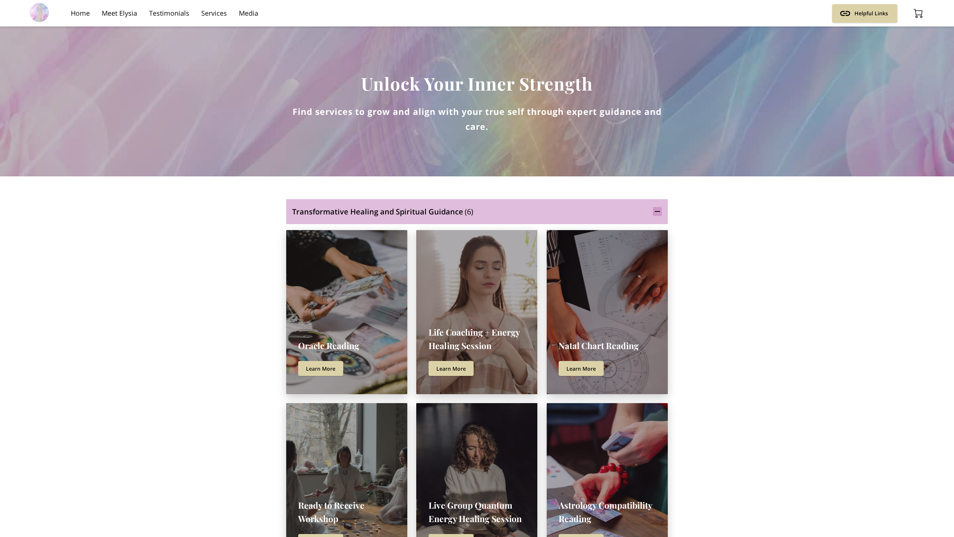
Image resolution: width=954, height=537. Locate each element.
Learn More (320, 368)
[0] (918, 13)
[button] (477, 211)
